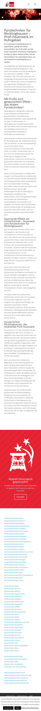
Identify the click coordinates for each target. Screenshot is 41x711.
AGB (31, 696)
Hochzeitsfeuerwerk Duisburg (15, 539)
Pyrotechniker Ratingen (12, 630)
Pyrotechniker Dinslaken (13, 633)
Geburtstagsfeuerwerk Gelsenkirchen (17, 675)
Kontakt (20, 496)
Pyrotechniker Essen (11, 586)
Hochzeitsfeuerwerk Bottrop (14, 523)
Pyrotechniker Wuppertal (13, 604)
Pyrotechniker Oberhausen (14, 602)
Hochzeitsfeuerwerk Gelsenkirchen (17, 526)
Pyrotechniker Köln (11, 643)
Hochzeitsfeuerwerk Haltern (14, 570)
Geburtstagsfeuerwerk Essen (14, 673)
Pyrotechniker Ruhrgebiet (13, 664)
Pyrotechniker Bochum (12, 589)
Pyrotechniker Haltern (12, 640)
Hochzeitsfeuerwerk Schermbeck (16, 567)
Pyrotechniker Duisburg (12, 609)
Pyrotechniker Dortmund (13, 596)
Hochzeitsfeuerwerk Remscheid (15, 557)
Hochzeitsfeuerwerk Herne (14, 544)
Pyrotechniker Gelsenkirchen (14, 594)
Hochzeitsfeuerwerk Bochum (14, 521)
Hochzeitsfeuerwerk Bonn (13, 578)
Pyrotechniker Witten (11, 617)
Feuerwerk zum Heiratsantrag (15, 667)
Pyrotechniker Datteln (12, 607)
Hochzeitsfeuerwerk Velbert (14, 549)
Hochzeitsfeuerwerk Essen (13, 518)
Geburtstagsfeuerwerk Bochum (15, 680)
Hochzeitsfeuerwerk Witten (14, 547)
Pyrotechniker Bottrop (12, 591)
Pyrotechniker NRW (11, 662)
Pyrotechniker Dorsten (12, 635)
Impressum (10, 696)
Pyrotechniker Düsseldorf (13, 625)
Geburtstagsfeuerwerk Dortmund (16, 683)
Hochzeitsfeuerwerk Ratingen (15, 560)
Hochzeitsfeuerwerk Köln (13, 572)
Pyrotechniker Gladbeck (12, 599)
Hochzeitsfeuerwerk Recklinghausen (17, 542)
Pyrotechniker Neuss (11, 651)
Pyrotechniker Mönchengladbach (16, 645)
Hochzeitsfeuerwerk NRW (13, 656)
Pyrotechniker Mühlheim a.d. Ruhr (16, 622)
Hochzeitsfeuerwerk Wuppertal (15, 536)
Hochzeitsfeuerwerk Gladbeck (15, 529)
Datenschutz (22, 696)
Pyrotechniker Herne (11, 614)
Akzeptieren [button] (8, 708)
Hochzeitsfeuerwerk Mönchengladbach (18, 575)
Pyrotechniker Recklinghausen (15, 612)
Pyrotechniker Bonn (11, 648)
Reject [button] (18, 708)
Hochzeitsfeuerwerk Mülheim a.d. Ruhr (18, 552)
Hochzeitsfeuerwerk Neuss (14, 580)
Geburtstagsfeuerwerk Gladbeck (16, 678)
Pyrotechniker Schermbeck (14, 638)
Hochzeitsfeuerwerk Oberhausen (16, 531)
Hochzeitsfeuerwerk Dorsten (14, 565)
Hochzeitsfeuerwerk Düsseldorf (15, 554)
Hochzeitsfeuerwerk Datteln (14, 534)
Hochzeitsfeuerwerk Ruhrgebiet (15, 659)
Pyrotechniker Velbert (12, 620)
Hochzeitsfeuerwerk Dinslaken (15, 562)
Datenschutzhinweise (30, 708)
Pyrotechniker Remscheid (13, 627)
